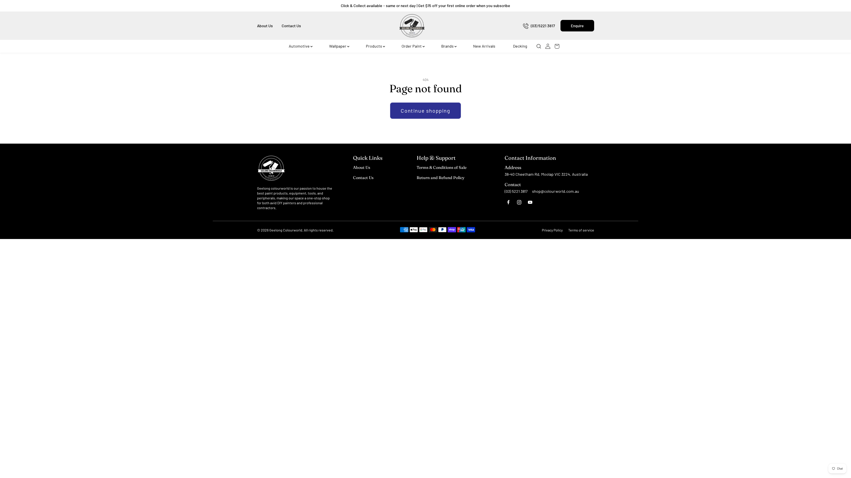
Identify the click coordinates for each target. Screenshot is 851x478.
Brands (447, 46)
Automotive (299, 46)
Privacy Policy (552, 230)
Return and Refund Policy (441, 177)
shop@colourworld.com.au (555, 191)
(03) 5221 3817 (543, 25)
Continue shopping (425, 110)
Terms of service (581, 230)
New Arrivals (484, 46)
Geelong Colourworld (285, 230)
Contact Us (291, 25)
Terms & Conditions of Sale (441, 167)
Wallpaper (337, 46)
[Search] (540, 46)
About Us (265, 25)
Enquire (577, 25)
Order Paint (412, 46)
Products (374, 46)
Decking (520, 46)
